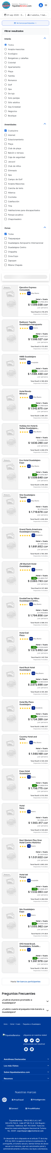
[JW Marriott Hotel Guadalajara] (10, 577)
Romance (12, 80)
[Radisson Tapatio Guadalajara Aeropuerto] (10, 335)
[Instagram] (38, 1040)
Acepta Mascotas (16, 184)
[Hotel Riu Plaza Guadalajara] (10, 715)
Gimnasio (12, 170)
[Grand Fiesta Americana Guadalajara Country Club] (10, 542)
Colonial (12, 62)
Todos (11, 45)
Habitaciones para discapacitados (24, 210)
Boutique (12, 115)
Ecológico (12, 53)
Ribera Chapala (15, 265)
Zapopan (12, 260)
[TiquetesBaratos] (6, 5)
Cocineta (12, 197)
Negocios (12, 111)
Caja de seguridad (16, 157)
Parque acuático (15, 215)
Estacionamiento (16, 139)
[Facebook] (26, 1040)
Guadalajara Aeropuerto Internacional (25, 243)
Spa (10, 89)
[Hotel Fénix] (10, 819)
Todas (11, 234)
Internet (11, 135)
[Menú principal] (43, 5)
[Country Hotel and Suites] (10, 750)
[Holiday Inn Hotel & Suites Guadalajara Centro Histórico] (10, 439)
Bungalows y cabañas (18, 58)
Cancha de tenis (15, 188)
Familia (11, 76)
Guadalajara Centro (17, 247)
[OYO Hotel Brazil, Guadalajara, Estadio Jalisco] (10, 957)
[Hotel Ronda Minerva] (10, 404)
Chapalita (12, 252)
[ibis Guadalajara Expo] (10, 922)
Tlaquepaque (14, 238)
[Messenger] (26, 1049)
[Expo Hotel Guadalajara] (10, 784)
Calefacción (13, 201)
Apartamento (14, 67)
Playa (10, 71)
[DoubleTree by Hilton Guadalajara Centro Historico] (10, 611)
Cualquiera (13, 130)
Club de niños (14, 166)
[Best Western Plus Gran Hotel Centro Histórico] (10, 853)
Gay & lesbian (14, 107)
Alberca (11, 192)
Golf (10, 84)
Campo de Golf (15, 179)
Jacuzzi (11, 161)
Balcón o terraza (16, 153)
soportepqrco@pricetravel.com (30, 1131)
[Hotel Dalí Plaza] (10, 646)
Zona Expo (13, 256)
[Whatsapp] (32, 1049)
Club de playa (14, 148)
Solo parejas (14, 98)
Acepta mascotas (16, 49)
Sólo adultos (14, 102)
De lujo (11, 93)
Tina (10, 206)
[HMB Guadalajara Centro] (10, 370)
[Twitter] (32, 1040)
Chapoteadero (15, 219)
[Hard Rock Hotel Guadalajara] (10, 680)
